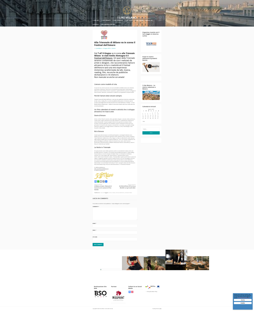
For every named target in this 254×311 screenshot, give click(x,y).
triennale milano (128, 192)
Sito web (95, 237)
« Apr (143, 121)
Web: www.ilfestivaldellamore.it (101, 168)
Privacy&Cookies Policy (152, 291)
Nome (94, 223)
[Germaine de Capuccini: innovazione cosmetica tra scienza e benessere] (133, 263)
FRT (160, 308)
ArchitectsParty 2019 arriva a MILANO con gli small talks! (127, 186)
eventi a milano (112, 192)
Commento (96, 206)
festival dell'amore (120, 192)
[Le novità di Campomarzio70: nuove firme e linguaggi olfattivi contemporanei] (176, 260)
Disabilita (243, 303)
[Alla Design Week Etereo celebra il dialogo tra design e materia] (111, 276)
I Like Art (113, 48)
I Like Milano (127, 17)
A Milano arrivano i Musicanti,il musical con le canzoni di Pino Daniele (103, 187)
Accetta (243, 300)
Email (94, 230)
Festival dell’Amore (103, 58)
